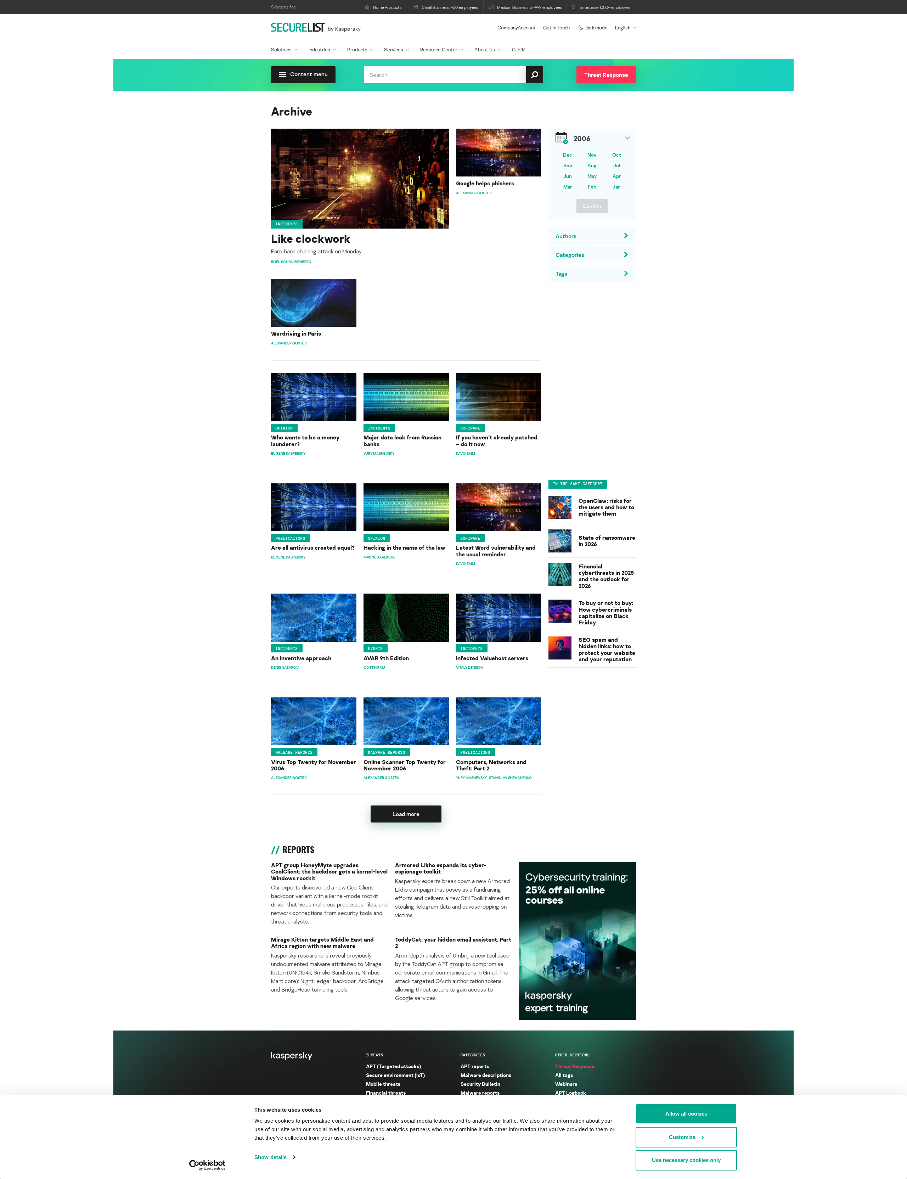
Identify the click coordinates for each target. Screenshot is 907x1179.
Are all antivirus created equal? (313, 547)
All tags (564, 1075)
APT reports (475, 1066)
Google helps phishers (485, 183)
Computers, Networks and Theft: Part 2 (491, 765)
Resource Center (438, 49)
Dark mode (596, 27)
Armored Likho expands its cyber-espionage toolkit (440, 868)
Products (357, 49)
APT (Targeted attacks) (393, 1066)
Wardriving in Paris (296, 333)
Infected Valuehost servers (492, 658)
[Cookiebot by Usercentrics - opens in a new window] (207, 1165)
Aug (592, 165)
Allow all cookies (686, 1114)
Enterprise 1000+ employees (605, 7)
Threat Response (575, 1066)
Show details (270, 1157)
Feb (592, 187)
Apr (617, 176)
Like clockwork (310, 238)
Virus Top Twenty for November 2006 (313, 765)
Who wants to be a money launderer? (305, 440)
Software (470, 428)
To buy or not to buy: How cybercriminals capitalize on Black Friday (606, 613)
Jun (567, 176)
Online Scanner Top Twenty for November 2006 (405, 765)
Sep (567, 165)
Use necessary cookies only (686, 1160)
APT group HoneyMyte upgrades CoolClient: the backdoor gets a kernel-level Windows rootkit (329, 871)
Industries (319, 49)
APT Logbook (570, 1093)
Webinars (566, 1084)
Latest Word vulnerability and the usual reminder (496, 550)
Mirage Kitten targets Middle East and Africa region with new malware (322, 942)
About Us (484, 49)
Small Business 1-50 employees (450, 7)
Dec (567, 155)
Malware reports (294, 752)
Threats (374, 1055)
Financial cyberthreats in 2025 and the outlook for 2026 (606, 576)
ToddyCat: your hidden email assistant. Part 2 (453, 942)
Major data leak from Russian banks (402, 440)
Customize (682, 1137)
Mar (567, 187)
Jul (616, 165)
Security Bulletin (480, 1084)
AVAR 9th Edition (386, 658)
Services (393, 49)
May (592, 176)
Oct (616, 155)
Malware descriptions (486, 1075)
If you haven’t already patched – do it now (496, 440)
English (622, 27)
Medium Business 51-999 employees (529, 7)
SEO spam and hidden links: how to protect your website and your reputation (607, 649)
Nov (592, 155)
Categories (473, 1055)
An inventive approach (301, 658)
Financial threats (386, 1093)
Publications (290, 538)
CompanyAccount (516, 27)
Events (375, 648)
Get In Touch (556, 27)
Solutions (281, 49)
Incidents (287, 224)
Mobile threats (383, 1084)
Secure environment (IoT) (395, 1075)
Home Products (387, 7)
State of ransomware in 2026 (607, 541)
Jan (617, 187)
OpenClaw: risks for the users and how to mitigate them (606, 507)
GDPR (518, 49)
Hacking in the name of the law (404, 547)
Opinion (284, 428)
